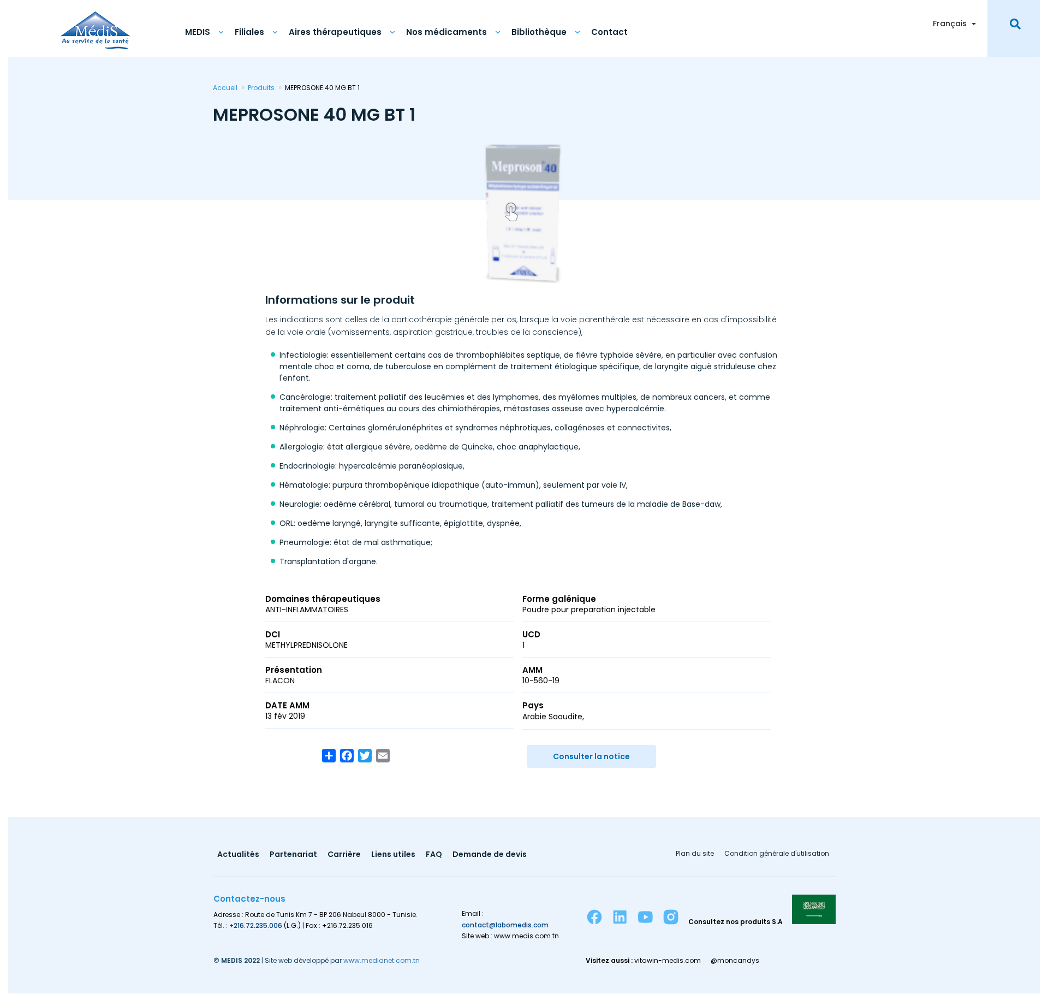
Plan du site (695, 854)
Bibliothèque (539, 32)
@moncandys (735, 960)
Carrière (344, 855)
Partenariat (293, 855)
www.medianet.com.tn (381, 960)
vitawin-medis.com (667, 960)
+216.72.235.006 (255, 925)
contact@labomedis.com (505, 925)
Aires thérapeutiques (335, 32)
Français (950, 23)
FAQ (434, 855)
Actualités (238, 855)
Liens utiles (393, 855)
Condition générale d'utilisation (776, 854)
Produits (261, 87)
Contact (609, 32)
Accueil (225, 87)
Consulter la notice (591, 756)
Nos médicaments (446, 32)
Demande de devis (489, 855)
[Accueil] (95, 24)
